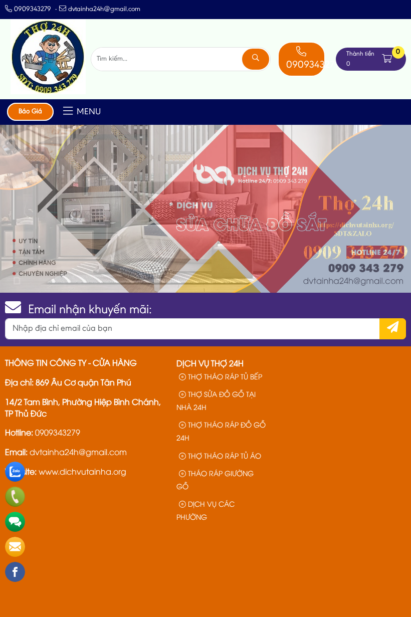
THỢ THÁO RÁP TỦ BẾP (224, 376)
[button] (386, 59)
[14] (48, 92)
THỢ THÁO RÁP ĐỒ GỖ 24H (221, 431)
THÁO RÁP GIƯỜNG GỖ (215, 479)
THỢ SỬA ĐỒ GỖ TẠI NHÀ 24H (216, 400)
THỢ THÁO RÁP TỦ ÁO (223, 455)
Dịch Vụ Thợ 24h (210, 362)
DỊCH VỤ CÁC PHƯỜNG (205, 510)
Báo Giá (30, 111)
